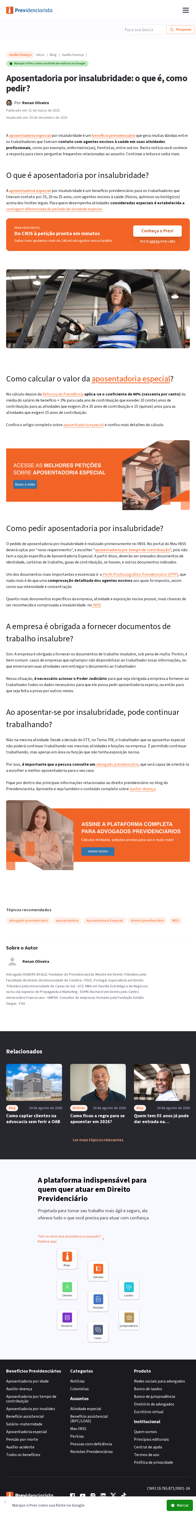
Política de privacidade (153, 1462)
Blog (53, 54)
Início (40, 54)
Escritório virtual (149, 1412)
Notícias (77, 1381)
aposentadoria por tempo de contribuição (132, 550)
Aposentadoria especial (26, 1431)
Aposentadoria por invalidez (30, 1409)
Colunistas (79, 1389)
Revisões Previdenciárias (91, 1451)
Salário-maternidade (24, 1424)
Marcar (183, 1505)
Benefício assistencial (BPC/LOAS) (89, 1418)
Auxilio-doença (19, 1389)
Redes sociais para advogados (159, 1381)
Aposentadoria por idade (27, 1381)
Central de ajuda (148, 1447)
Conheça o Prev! (157, 231)
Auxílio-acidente (20, 1447)
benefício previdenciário (113, 135)
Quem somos (145, 1431)
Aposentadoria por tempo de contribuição (31, 1398)
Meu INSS (78, 1428)
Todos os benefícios (23, 1454)
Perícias (77, 1436)
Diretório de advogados (154, 1404)
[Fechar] (5, 1502)
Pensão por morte (22, 1439)
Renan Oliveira (35, 103)
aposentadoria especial (30, 135)
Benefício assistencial (25, 1416)
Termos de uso (146, 1454)
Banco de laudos (148, 1389)
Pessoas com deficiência (91, 1444)
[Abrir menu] (186, 10)
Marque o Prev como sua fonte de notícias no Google (49, 63)
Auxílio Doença (73, 54)
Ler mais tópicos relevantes (98, 1140)
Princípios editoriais (151, 1439)
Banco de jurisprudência (154, 1396)
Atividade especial (85, 1409)
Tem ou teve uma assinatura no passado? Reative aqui (69, 1239)
